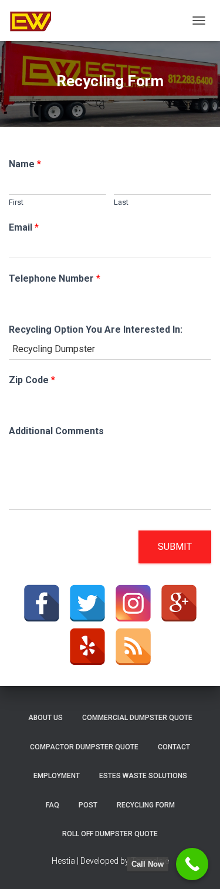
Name (25, 164)
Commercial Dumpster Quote (137, 718)
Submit (175, 546)
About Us (45, 718)
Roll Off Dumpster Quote (110, 834)
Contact (174, 747)
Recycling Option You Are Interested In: (95, 329)
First (16, 202)
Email (24, 227)
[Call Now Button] (192, 864)
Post (88, 805)
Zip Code (32, 380)
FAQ (52, 805)
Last (121, 202)
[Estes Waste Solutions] (35, 20)
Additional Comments (56, 431)
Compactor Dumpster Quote (84, 747)
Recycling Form (146, 805)
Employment (56, 776)
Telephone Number (54, 278)
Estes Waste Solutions (143, 776)
